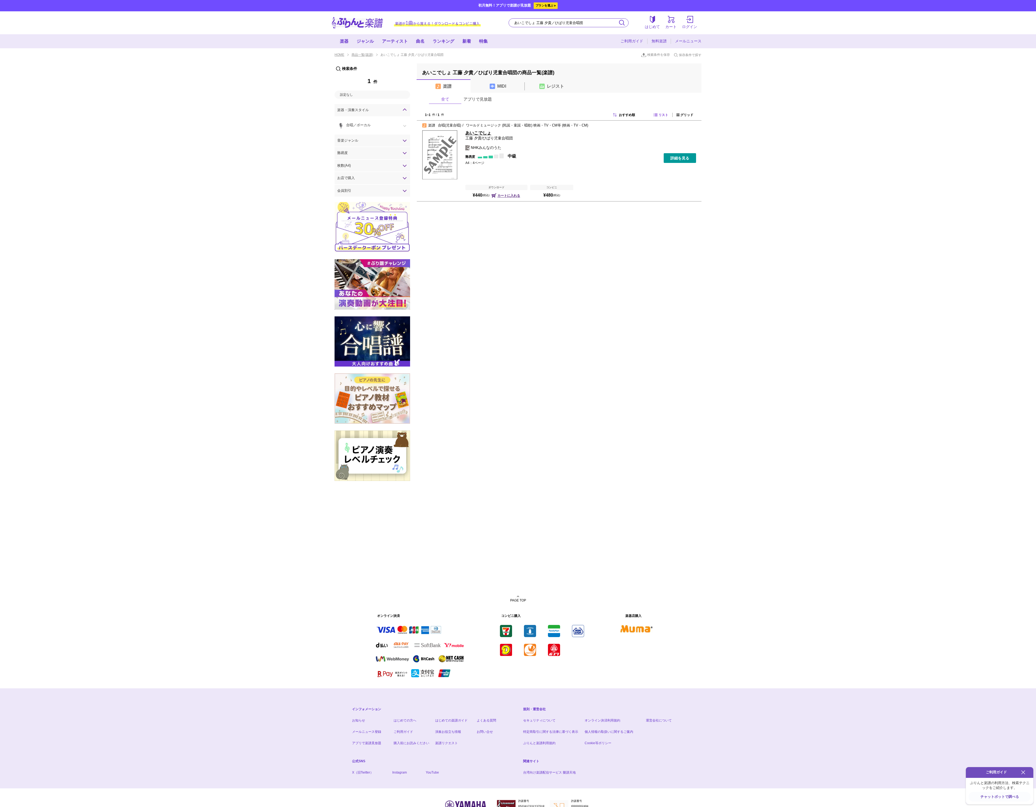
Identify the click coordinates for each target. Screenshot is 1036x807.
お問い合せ (485, 732)
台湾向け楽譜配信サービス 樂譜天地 (549, 772)
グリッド (686, 115)
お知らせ (358, 720)
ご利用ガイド (632, 41)
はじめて (652, 27)
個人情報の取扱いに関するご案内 (609, 732)
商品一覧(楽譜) (362, 55)
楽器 (344, 41)
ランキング (443, 41)
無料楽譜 (659, 41)
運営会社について (659, 720)
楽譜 (447, 86)
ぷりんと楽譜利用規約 (539, 743)
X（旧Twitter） (362, 772)
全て (445, 99)
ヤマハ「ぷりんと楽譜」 (357, 23)
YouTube (432, 772)
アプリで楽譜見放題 (366, 743)
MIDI (501, 86)
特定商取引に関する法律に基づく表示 (550, 732)
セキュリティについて (539, 720)
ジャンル (365, 41)
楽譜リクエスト (446, 743)
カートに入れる (508, 195)
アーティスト (395, 41)
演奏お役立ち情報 (448, 732)
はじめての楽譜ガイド (451, 720)
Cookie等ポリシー (598, 743)
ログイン (689, 27)
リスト (663, 115)
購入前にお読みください (411, 743)
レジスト (555, 86)
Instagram (399, 772)
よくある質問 (486, 720)
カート (671, 27)
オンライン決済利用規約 (602, 720)
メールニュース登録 (366, 732)
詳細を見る (679, 158)
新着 (466, 41)
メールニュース (688, 41)
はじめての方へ (405, 720)
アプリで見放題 (478, 99)
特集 (483, 41)
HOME (339, 55)
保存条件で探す (690, 55)
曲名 (420, 41)
